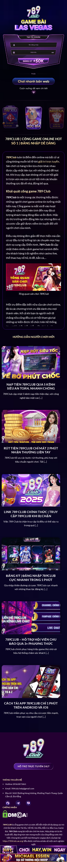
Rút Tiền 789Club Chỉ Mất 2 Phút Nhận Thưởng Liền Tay (31, 450)
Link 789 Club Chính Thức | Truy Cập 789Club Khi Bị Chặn (31, 514)
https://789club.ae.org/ (13, 841)
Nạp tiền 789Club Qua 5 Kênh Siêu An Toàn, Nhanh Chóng (31, 386)
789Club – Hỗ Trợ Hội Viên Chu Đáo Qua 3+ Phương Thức (31, 641)
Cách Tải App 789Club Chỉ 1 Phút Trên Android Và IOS (31, 705)
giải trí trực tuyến (48, 161)
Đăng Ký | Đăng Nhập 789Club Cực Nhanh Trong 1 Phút (31, 577)
